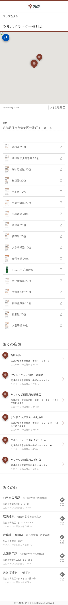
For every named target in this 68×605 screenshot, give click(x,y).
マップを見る (10, 16)
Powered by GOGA (11, 107)
